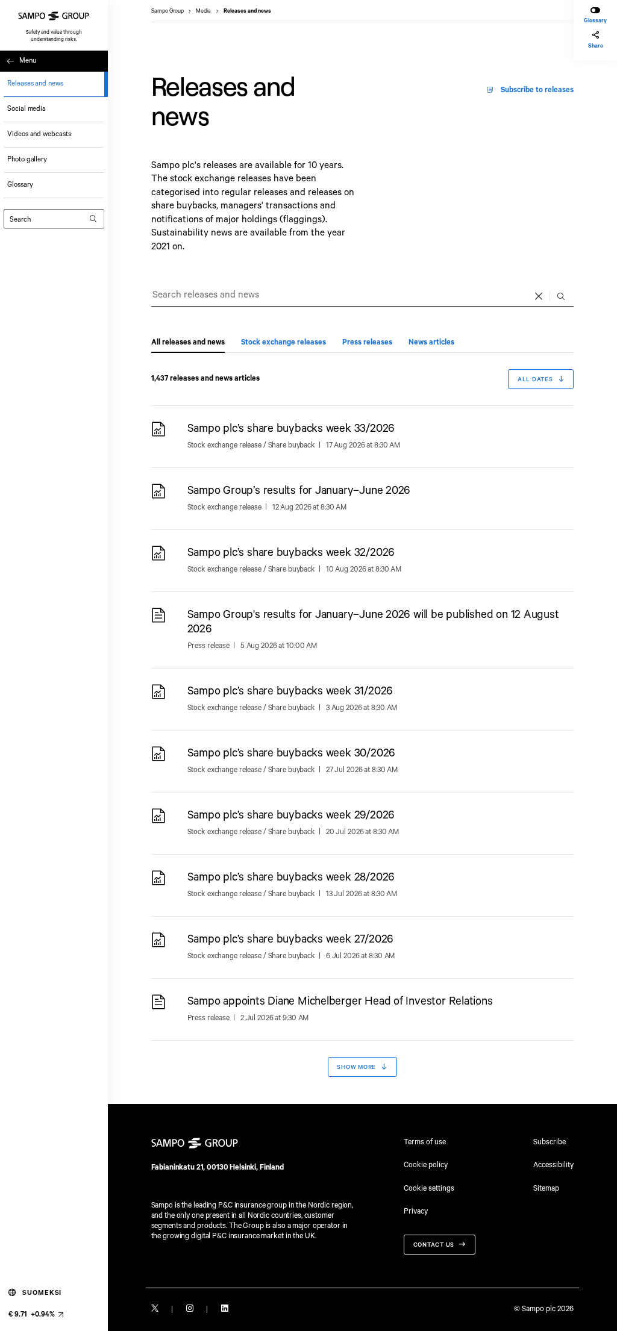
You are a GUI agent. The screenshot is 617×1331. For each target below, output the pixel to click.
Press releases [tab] (367, 342)
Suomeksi (41, 1292)
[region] (308, 95)
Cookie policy (426, 1165)
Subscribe (549, 1142)
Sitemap (546, 1188)
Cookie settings (429, 1188)
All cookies (298, 141)
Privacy (416, 1210)
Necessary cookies (182, 141)
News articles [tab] (431, 342)
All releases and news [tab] (188, 342)
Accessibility (553, 1165)
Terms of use (425, 1142)
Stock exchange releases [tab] (283, 342)
